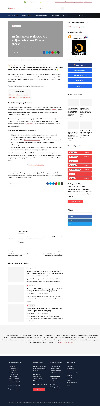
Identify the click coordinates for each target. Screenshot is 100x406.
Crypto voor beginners (41, 15)
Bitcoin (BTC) (13, 366)
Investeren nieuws (54, 382)
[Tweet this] (47, 52)
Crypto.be (10, 65)
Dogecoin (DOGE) (14, 379)
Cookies (68, 380)
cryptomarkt (30, 123)
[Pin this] (52, 52)
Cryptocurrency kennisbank (56, 372)
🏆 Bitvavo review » (79, 65)
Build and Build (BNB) (15, 383)
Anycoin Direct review (38, 378)
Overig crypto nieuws (55, 387)
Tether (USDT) (13, 376)
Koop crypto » (39, 389)
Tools (73, 15)
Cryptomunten (55, 15)
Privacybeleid (70, 377)
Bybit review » (80, 80)
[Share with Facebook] (44, 52)
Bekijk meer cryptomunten (14, 389)
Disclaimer (69, 375)
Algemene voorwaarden (72, 372)
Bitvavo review (36, 374)
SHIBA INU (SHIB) (15, 381)
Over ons (81, 15)
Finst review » (79, 86)
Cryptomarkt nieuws (54, 378)
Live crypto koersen (54, 368)
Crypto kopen (12, 15)
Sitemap (68, 385)
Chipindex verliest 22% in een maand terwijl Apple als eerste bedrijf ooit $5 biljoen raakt (85, 111)
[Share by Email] (58, 52)
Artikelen (21, 242)
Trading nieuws (53, 380)
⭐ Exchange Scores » (46, 2)
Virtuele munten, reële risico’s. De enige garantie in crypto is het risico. (73, 2)
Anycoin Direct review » (79, 75)
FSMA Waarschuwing (72, 382)
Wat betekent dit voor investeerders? (19, 97)
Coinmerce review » (79, 70)
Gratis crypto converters (55, 370)
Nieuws (65, 15)
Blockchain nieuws (54, 384)
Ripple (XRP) (13, 372)
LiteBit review (36, 380)
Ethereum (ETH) (14, 368)
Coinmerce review (37, 376)
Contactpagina (70, 366)
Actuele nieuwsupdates (55, 389)
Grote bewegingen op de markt (18, 95)
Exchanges (26, 15)
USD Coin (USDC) (14, 374)
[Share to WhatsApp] (55, 52)
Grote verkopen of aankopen (32, 140)
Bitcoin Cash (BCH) (15, 385)
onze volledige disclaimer (66, 342)
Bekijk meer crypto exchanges (40, 384)
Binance (54, 109)
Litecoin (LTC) (13, 370)
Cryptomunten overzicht (75, 201)
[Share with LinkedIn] (49, 52)
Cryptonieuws (16, 65)
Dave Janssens (16, 47)
